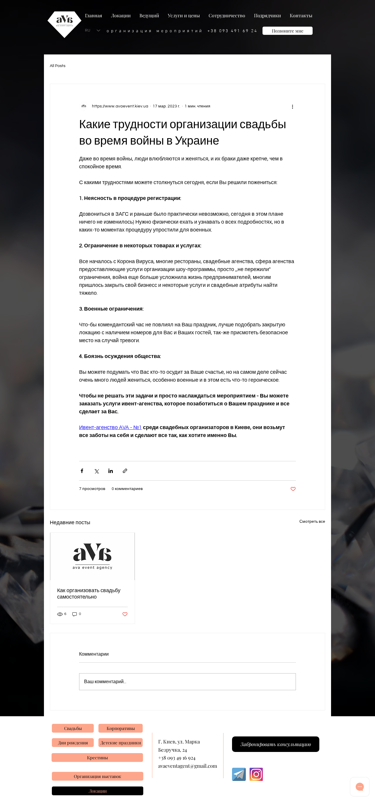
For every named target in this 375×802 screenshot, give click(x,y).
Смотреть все (312, 522)
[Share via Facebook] (82, 471)
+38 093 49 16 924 (176, 757)
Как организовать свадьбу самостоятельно (88, 593)
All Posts (57, 66)
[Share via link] (125, 471)
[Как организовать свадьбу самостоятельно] (92, 556)
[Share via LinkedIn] (110, 471)
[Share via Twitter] (96, 471)
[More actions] (292, 106)
